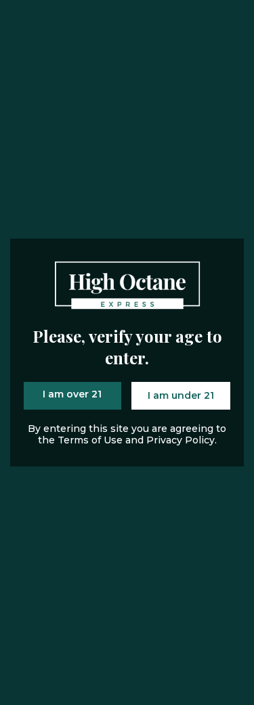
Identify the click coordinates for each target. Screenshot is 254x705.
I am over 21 (72, 394)
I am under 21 (181, 395)
